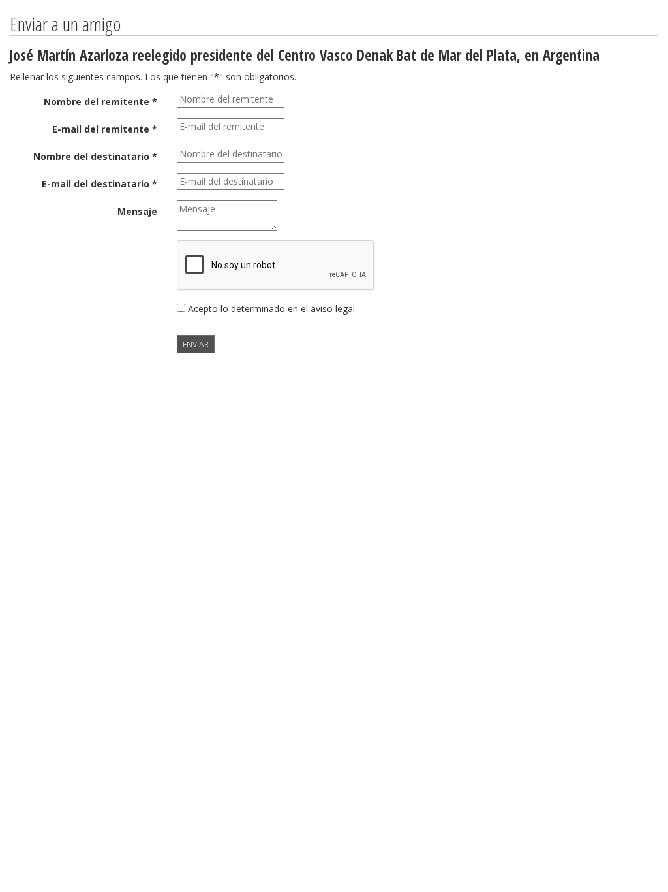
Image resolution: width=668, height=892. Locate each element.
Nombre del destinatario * (95, 156)
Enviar (196, 344)
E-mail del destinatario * (99, 184)
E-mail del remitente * (104, 129)
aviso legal (333, 308)
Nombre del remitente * (100, 101)
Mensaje (137, 211)
